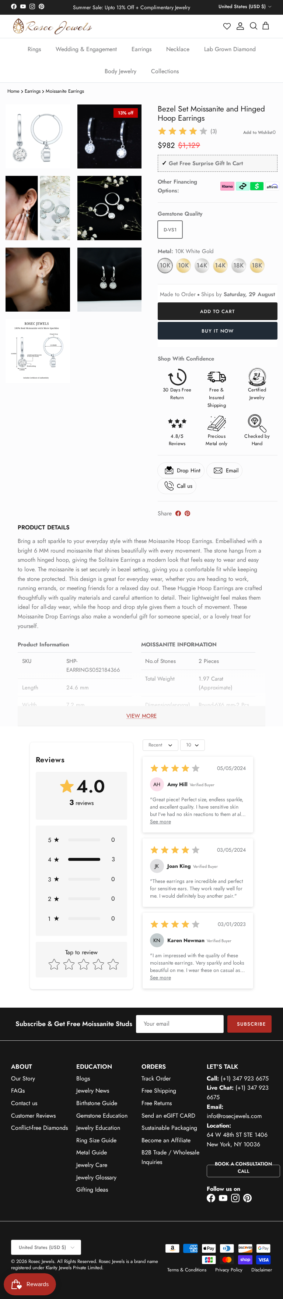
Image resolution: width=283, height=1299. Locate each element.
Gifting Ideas (92, 1189)
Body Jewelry (120, 71)
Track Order (156, 1078)
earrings (33, 91)
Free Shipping (159, 1090)
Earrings (141, 49)
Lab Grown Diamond (230, 49)
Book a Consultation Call (243, 1167)
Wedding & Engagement (86, 49)
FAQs (18, 1090)
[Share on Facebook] (178, 513)
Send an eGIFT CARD (168, 1115)
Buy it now (218, 330)
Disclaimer (261, 1269)
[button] (227, 26)
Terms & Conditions (186, 1269)
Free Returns (157, 1103)
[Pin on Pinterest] (187, 513)
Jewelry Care (91, 1165)
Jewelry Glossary (96, 1177)
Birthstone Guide (96, 1103)
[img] (183, 131)
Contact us (24, 1103)
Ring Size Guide (96, 1140)
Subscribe (251, 1024)
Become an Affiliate (166, 1140)
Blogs (83, 1078)
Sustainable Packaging (169, 1128)
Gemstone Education (101, 1115)
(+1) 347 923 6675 (245, 1078)
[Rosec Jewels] (52, 26)
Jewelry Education (98, 1128)
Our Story (23, 1078)
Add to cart (217, 311)
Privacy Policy (228, 1269)
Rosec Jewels (41, 1261)
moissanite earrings (65, 91)
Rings (34, 49)
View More (141, 716)
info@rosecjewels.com (234, 1116)
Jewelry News (92, 1090)
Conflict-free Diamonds (39, 1128)
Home (13, 91)
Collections (165, 71)
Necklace (177, 49)
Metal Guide (91, 1152)
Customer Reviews (33, 1115)
